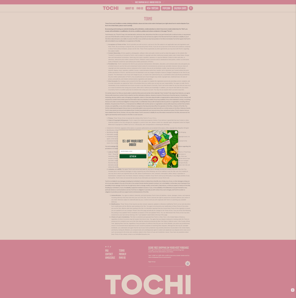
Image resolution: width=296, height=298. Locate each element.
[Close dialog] (176, 132)
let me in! (133, 156)
